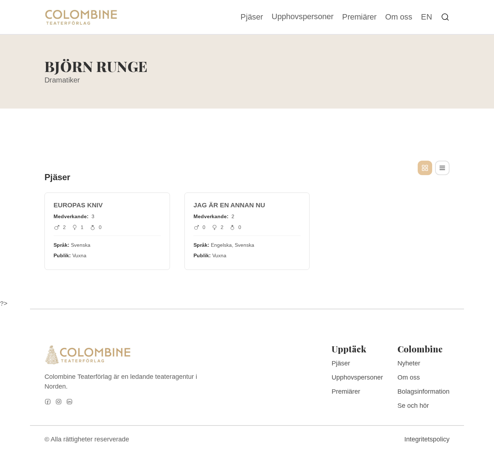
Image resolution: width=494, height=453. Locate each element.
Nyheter (408, 363)
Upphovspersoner (302, 16)
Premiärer (359, 17)
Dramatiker (62, 80)
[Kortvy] (425, 168)
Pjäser (251, 17)
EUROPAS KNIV (78, 205)
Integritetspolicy (427, 439)
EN (426, 17)
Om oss (398, 17)
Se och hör (413, 405)
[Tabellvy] (442, 168)
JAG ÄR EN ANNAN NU (229, 205)
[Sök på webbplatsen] (445, 17)
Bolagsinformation (423, 391)
